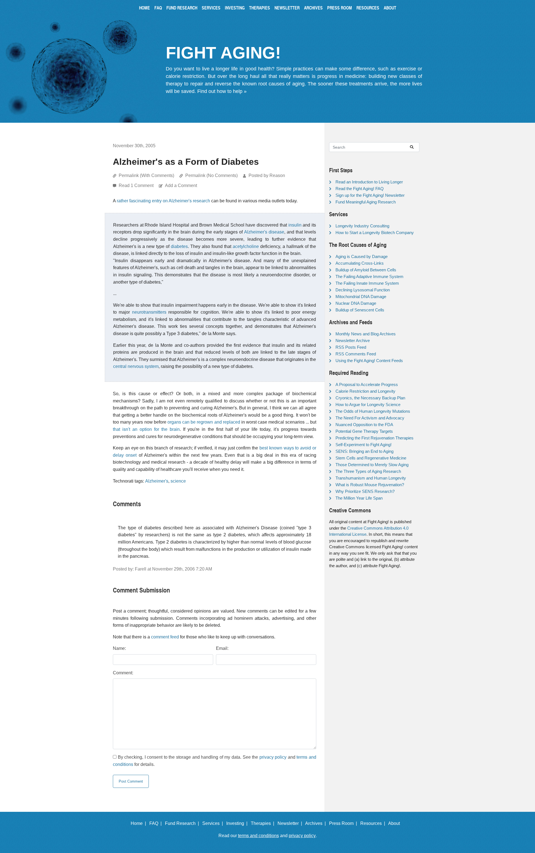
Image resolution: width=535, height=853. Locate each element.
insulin (294, 225)
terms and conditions (258, 835)
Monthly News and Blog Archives (365, 333)
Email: (222, 648)
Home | (139, 823)
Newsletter (287, 7)
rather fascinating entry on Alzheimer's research (163, 200)
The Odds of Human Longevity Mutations (372, 411)
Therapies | (263, 823)
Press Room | (344, 823)
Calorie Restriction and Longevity (365, 391)
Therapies (259, 7)
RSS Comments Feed (355, 353)
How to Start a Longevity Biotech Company (374, 232)
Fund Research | (183, 823)
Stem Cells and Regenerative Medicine (370, 458)
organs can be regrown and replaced (203, 422)
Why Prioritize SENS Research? (365, 491)
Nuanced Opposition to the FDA (364, 424)
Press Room (339, 7)
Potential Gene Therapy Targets (364, 431)
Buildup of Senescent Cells (359, 310)
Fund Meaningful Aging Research (365, 202)
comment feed (165, 637)
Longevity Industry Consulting (362, 225)
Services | (213, 823)
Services (211, 7)
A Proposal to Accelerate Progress (366, 384)
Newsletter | (291, 823)
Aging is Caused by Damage (361, 256)
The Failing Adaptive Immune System (369, 276)
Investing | (238, 823)
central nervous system (136, 366)
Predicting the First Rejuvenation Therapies (374, 438)
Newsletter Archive (352, 340)
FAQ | (156, 823)
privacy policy (273, 757)
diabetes (179, 246)
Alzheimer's (156, 481)
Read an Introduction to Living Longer (369, 182)
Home (144, 7)
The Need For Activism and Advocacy (369, 418)
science (178, 481)
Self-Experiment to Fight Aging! (363, 444)
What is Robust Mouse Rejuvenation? (369, 484)
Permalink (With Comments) (146, 175)
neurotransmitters (149, 312)
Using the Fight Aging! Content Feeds (369, 360)
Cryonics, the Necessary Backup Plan (370, 397)
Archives (313, 7)
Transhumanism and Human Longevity (370, 478)
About (390, 7)
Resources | (373, 823)
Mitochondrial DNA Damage (360, 296)
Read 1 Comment (137, 185)
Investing (235, 7)
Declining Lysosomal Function (362, 289)
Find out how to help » (222, 91)
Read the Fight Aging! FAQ (359, 188)
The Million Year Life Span (359, 498)
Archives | (316, 823)
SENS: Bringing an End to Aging (364, 451)
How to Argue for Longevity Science (367, 404)
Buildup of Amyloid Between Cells (365, 269)
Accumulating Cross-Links (359, 263)
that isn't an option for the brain (146, 429)
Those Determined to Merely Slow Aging (371, 464)
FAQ (158, 7)
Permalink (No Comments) (211, 175)
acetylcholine (246, 246)
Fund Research (181, 7)
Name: (119, 648)
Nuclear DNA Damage (355, 303)
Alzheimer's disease (264, 232)
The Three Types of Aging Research (368, 471)
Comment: (123, 672)
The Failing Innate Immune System (367, 283)
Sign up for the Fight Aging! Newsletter (370, 195)
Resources (367, 7)
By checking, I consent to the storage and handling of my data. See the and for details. (214, 761)
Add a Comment (181, 185)
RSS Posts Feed (350, 347)
